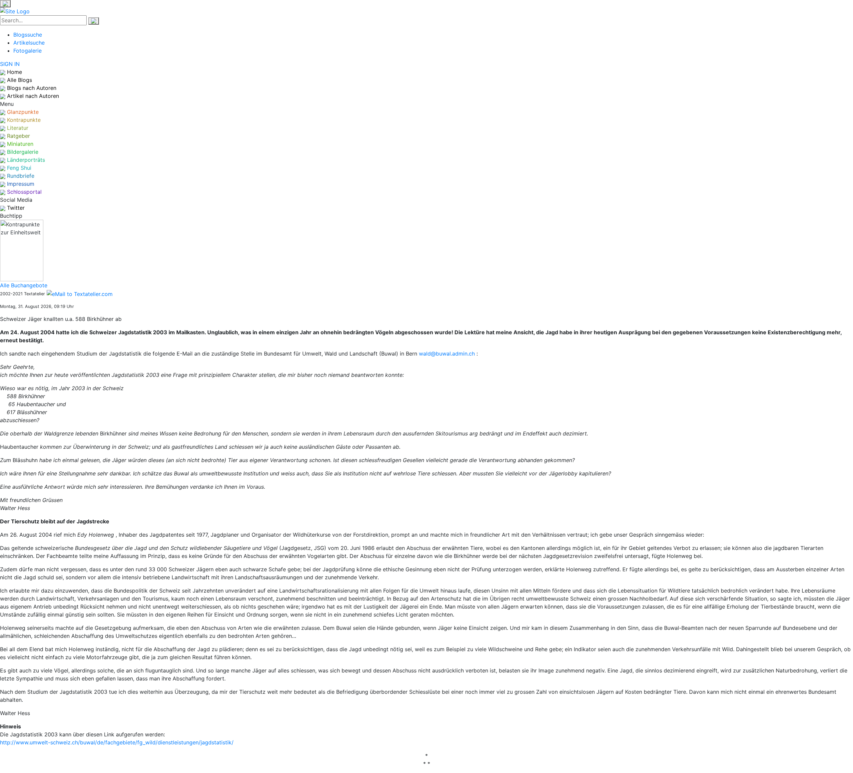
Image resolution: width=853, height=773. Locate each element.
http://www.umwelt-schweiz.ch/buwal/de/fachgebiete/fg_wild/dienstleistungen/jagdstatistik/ (117, 742)
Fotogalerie (27, 50)
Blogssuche (27, 34)
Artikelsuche (29, 42)
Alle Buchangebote (23, 285)
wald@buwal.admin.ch (447, 353)
